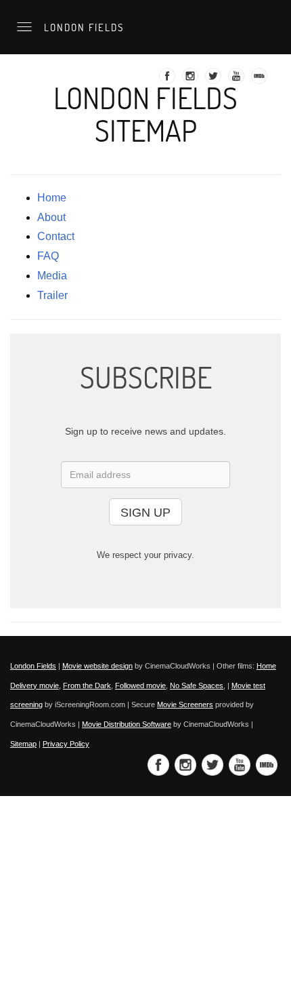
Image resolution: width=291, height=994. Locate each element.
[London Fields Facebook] (169, 80)
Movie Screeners (185, 704)
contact (55, 236)
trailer (52, 295)
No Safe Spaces (196, 685)
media (52, 275)
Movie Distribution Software (126, 724)
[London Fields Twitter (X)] (215, 80)
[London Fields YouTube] (238, 80)
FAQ (48, 256)
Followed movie (140, 685)
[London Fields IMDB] (261, 80)
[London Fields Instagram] (192, 80)
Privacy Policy (66, 744)
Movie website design (97, 666)
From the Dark (87, 685)
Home (51, 197)
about (51, 217)
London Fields (82, 27)
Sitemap (23, 744)
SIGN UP (145, 512)
